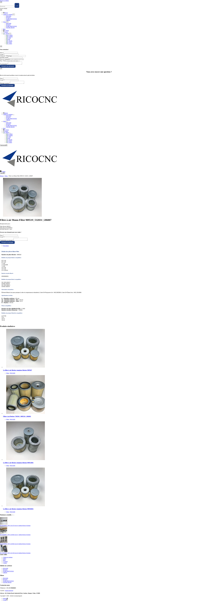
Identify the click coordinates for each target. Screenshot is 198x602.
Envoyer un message (7, 85)
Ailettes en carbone (7, 114)
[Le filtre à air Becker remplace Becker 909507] (25, 367)
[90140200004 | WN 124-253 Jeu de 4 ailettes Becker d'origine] (3, 524)
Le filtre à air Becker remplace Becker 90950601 (18, 509)
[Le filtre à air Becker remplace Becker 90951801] (25, 459)
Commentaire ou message (6, 240)
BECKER (8, 115)
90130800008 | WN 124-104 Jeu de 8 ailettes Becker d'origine (15, 553)
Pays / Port (2, 60)
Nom (1, 52)
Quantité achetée (4, 57)
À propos (6, 129)
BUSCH (8, 117)
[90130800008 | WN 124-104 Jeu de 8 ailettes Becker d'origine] (3, 551)
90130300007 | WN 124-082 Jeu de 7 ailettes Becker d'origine (15, 534)
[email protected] (9, 590)
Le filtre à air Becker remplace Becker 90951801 (18, 462)
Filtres (4, 121)
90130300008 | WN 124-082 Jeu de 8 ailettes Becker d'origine (15, 544)
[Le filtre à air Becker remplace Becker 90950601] (25, 506)
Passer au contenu (4, 0)
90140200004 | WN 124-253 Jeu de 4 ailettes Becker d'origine (15, 525)
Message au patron (5, 83)
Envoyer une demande (8, 66)
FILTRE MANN (10, 127)
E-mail (2, 54)
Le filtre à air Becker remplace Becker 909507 (17, 370)
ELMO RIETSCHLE (11, 118)
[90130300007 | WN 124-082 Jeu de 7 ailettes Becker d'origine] (3, 533)
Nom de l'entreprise (5, 59)
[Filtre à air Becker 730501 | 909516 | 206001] (25, 413)
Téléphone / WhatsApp (5, 56)
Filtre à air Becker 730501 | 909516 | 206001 (17, 416)
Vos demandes (4, 64)
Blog (4, 128)
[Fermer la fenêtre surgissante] (1, 46)
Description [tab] (6, 245)
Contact (6, 131)
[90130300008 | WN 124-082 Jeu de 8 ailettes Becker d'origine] (3, 542)
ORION (8, 120)
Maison (6, 113)
